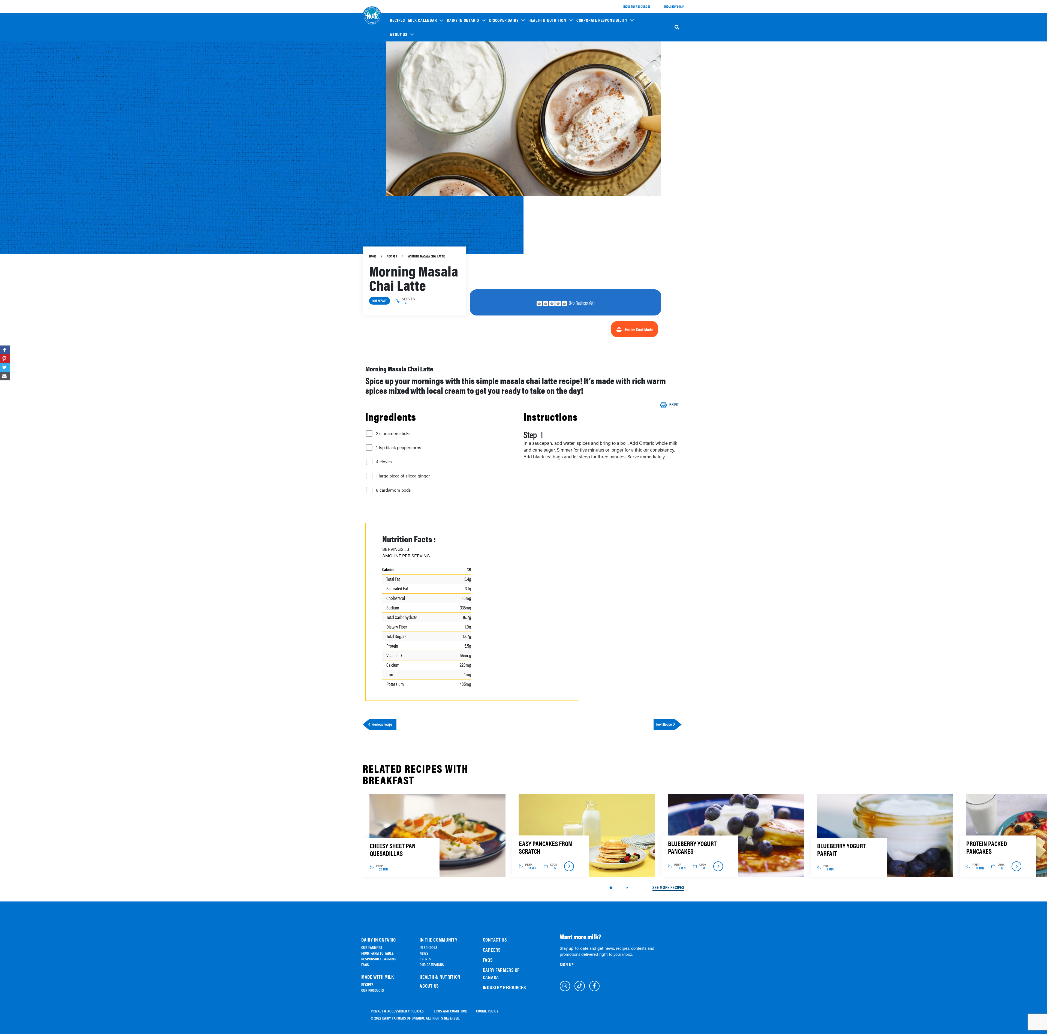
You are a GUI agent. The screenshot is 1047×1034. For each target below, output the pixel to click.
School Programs (593, 55)
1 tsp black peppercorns (398, 447)
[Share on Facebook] (5, 349)
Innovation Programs (596, 82)
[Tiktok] (579, 986)
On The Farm (459, 64)
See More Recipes (668, 887)
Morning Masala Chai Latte (426, 256)
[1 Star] (539, 303)
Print (674, 404)
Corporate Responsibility (601, 20)
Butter (498, 98)
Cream (497, 105)
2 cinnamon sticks (393, 433)
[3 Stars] (552, 303)
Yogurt (498, 82)
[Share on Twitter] (5, 367)
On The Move (459, 72)
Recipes (397, 20)
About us (398, 34)
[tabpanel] (437, 835)
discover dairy (503, 20)
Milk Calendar (422, 20)
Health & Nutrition (547, 20)
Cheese (498, 67)
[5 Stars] (564, 303)
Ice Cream (500, 90)
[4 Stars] (558, 303)
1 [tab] (610, 887)
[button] (426, 20)
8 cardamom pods (393, 490)
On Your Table (461, 80)
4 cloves (384, 462)
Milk (496, 75)
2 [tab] (627, 888)
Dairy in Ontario (463, 20)
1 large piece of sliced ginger (403, 476)
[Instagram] (565, 986)
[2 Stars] (545, 303)
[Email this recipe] (5, 376)
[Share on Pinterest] (5, 358)
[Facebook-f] (594, 986)
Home (372, 256)
